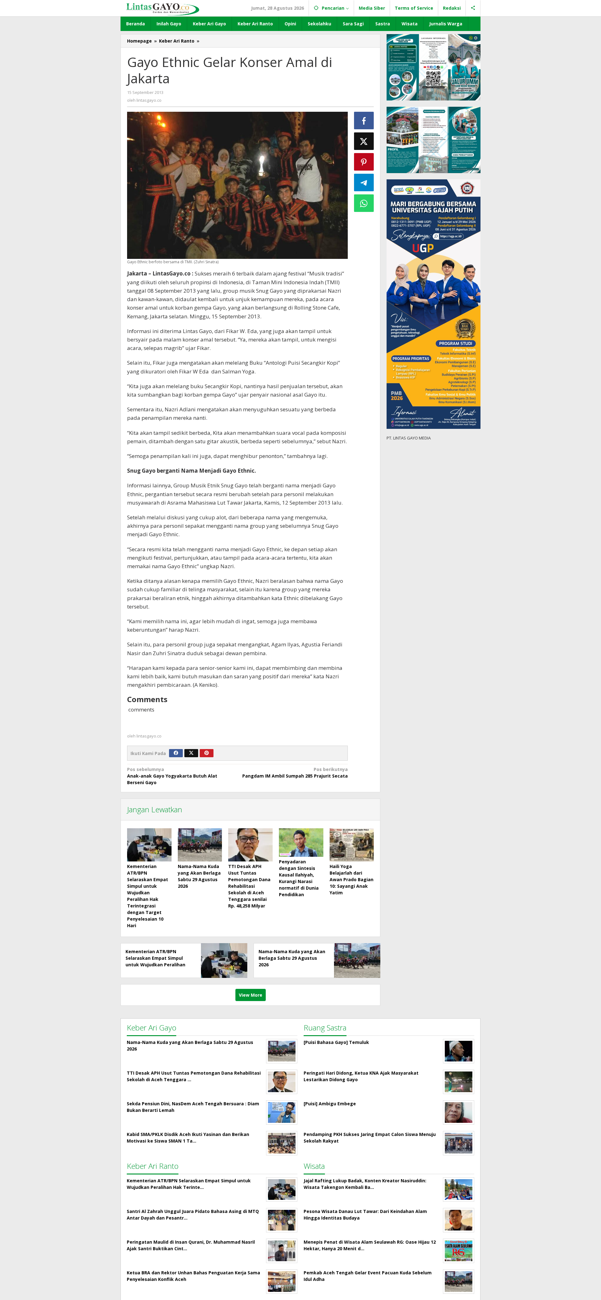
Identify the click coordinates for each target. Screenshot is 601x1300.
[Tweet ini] (364, 141)
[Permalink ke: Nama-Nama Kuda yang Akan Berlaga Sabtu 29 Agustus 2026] (200, 844)
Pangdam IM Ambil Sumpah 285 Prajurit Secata (294, 772)
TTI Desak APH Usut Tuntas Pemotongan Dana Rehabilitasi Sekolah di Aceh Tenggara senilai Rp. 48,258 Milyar (249, 886)
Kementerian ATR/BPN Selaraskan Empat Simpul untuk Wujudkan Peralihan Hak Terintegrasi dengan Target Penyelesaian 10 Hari (157, 964)
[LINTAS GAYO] (163, 9)
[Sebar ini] (364, 120)
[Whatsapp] (364, 203)
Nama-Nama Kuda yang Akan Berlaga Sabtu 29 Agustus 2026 (292, 958)
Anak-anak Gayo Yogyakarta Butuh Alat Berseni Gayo (172, 775)
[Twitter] (191, 753)
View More (250, 995)
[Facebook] (176, 753)
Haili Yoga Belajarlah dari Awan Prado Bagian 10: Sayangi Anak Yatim (351, 879)
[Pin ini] (364, 162)
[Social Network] (473, 8)
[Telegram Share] (364, 182)
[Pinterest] (206, 753)
